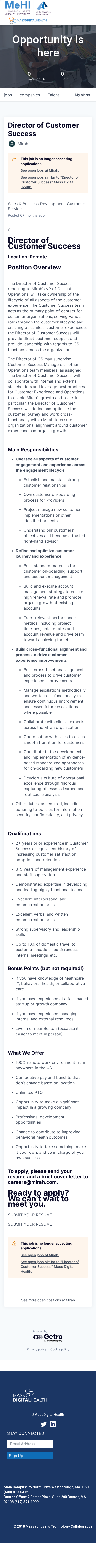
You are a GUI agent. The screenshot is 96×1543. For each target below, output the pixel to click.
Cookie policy (59, 1349)
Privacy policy (37, 1349)
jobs (8, 94)
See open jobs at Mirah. (40, 170)
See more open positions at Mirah (48, 1300)
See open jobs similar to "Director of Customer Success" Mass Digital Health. (50, 182)
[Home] (27, 12)
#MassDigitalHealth (48, 1415)
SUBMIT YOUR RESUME (30, 1214)
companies (30, 94)
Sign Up (16, 1455)
